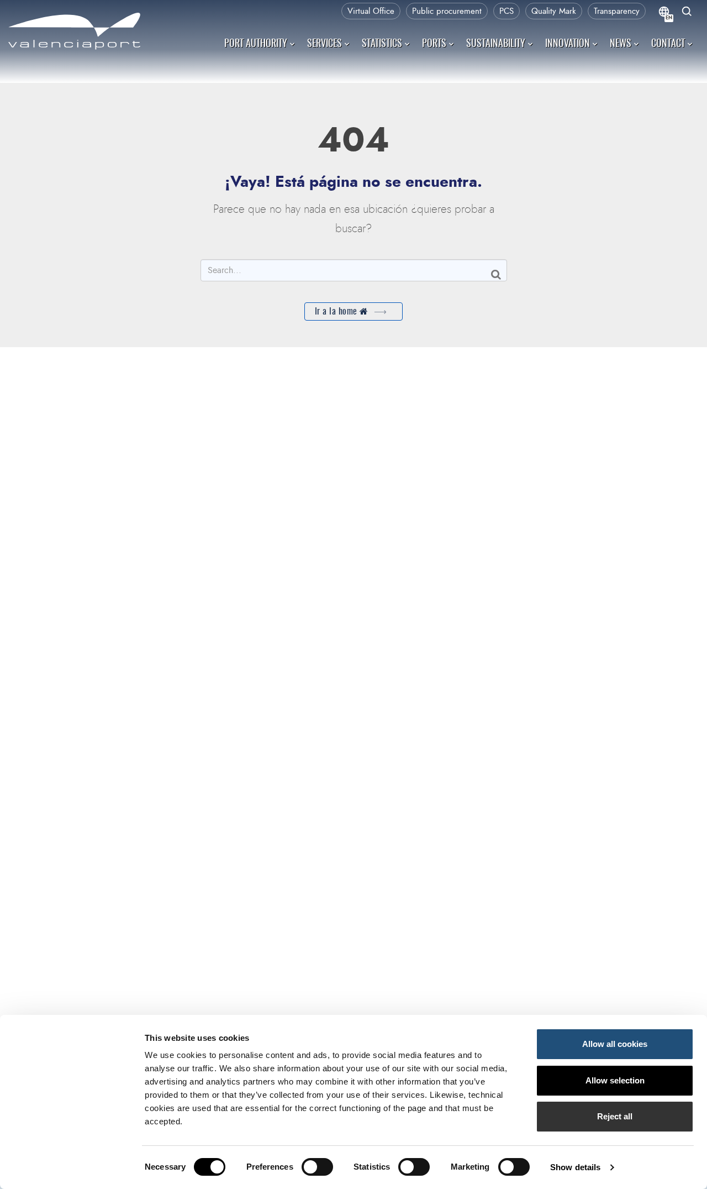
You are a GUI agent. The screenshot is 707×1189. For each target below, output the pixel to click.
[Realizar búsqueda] (687, 12)
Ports (434, 44)
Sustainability (495, 44)
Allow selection (615, 1080)
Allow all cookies (614, 1044)
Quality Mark (553, 11)
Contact (668, 44)
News (620, 44)
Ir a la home (337, 311)
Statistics (382, 44)
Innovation (567, 44)
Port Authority (255, 44)
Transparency (617, 11)
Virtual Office (370, 11)
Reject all (614, 1116)
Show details (575, 1167)
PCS (506, 11)
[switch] (323, 1170)
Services (324, 44)
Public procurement (447, 11)
